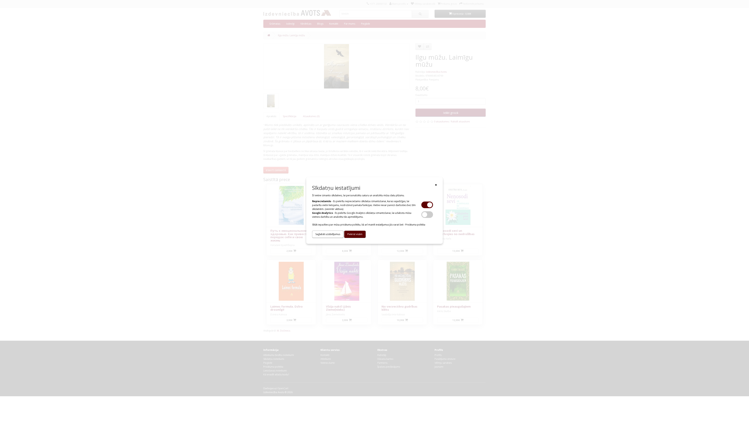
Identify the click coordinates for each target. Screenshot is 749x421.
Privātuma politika (415, 224)
